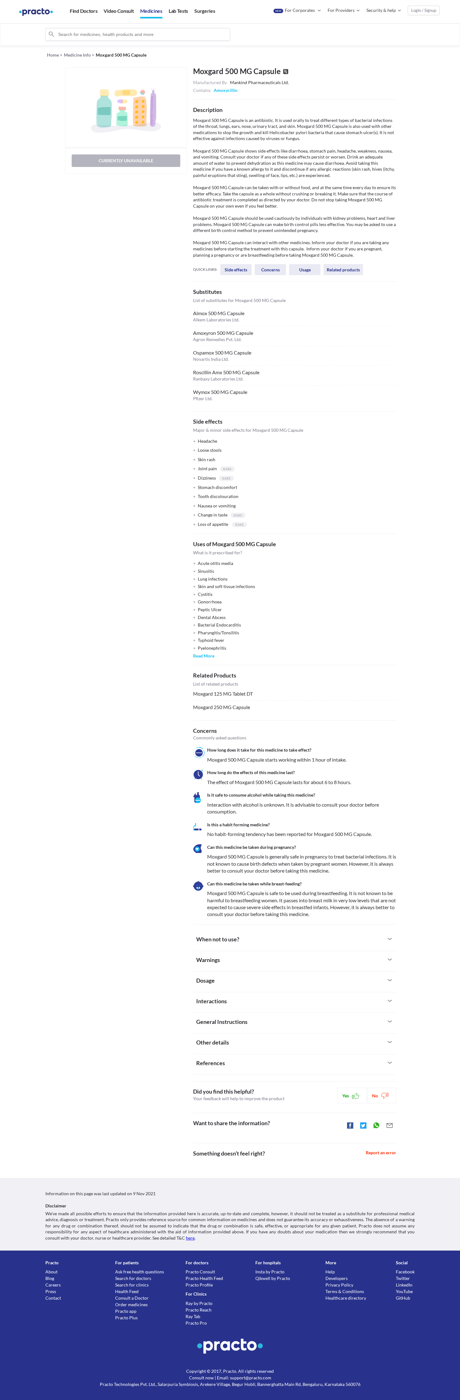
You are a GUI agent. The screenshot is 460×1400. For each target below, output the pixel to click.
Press (50, 1291)
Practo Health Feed (204, 1278)
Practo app (125, 1311)
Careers (53, 1284)
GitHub (403, 1298)
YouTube (404, 1291)
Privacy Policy (339, 1284)
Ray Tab (193, 1316)
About (51, 1271)
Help (330, 1271)
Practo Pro (196, 1323)
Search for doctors (133, 1278)
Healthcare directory (345, 1298)
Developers (336, 1278)
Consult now (201, 1377)
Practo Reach (199, 1309)
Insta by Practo (269, 1271)
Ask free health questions (139, 1271)
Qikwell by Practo (272, 1278)
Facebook (405, 1271)
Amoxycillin (226, 90)
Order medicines (131, 1304)
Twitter (403, 1278)
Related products (343, 269)
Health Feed (127, 1291)
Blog (49, 1278)
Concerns (270, 269)
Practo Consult (200, 1271)
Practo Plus (126, 1317)
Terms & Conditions (344, 1291)
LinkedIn (404, 1284)
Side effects (236, 269)
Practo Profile (199, 1284)
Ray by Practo (199, 1303)
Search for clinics (132, 1284)
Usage (305, 269)
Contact (53, 1298)
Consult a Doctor (132, 1298)
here (190, 1238)
